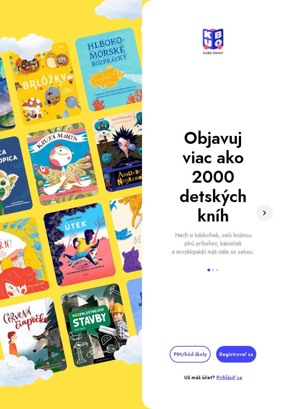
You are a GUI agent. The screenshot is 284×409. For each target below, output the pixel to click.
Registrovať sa (236, 354)
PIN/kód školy (190, 354)
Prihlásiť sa (229, 377)
